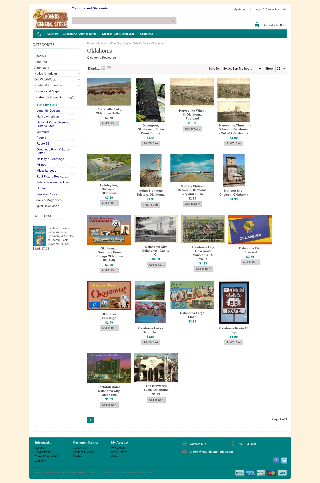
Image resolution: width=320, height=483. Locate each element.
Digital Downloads (46, 206)
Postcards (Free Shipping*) (54, 97)
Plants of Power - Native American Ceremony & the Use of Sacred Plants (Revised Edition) (60, 236)
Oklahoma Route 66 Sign (233, 330)
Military (41, 164)
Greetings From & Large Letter (53, 151)
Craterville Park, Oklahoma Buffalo (109, 111)
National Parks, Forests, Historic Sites (53, 124)
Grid (103, 68)
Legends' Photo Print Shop (118, 33)
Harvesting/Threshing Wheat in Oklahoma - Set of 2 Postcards (234, 129)
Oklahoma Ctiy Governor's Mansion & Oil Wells (203, 253)
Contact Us (146, 33)
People (41, 137)
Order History (119, 452)
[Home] (39, 33)
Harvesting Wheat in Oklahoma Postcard (192, 114)
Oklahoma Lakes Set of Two (150, 330)
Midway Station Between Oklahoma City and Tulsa (192, 190)
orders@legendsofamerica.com (211, 451)
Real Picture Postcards (52, 176)
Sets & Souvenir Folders (53, 182)
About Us (52, 33)
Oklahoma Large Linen (192, 315)
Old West (43, 131)
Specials (40, 56)
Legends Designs (49, 110)
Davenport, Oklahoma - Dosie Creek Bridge (151, 129)
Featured (40, 61)
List (109, 68)
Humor (41, 188)
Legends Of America (87, 472)
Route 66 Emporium (48, 85)
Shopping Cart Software (139, 472)
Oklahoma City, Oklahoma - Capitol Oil (156, 250)
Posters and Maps (46, 91)
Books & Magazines (48, 200)
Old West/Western (46, 79)
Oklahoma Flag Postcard (250, 250)
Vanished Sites (47, 194)
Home (90, 43)
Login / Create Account (270, 9)
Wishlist (115, 456)
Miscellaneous (46, 170)
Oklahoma (157, 43)
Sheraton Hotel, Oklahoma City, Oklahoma (109, 390)
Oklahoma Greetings (109, 316)
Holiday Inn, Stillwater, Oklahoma (109, 189)
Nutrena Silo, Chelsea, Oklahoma (233, 192)
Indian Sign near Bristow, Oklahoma (151, 192)
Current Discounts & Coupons (47, 457)
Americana (41, 67)
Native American (45, 73)
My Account (118, 447)
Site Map (78, 456)
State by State (47, 104)
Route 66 (43, 143)
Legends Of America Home (79, 33)
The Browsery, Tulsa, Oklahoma (156, 387)
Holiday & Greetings (50, 158)
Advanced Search (83, 452)
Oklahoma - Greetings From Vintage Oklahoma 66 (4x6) (109, 254)
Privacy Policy (43, 452)
